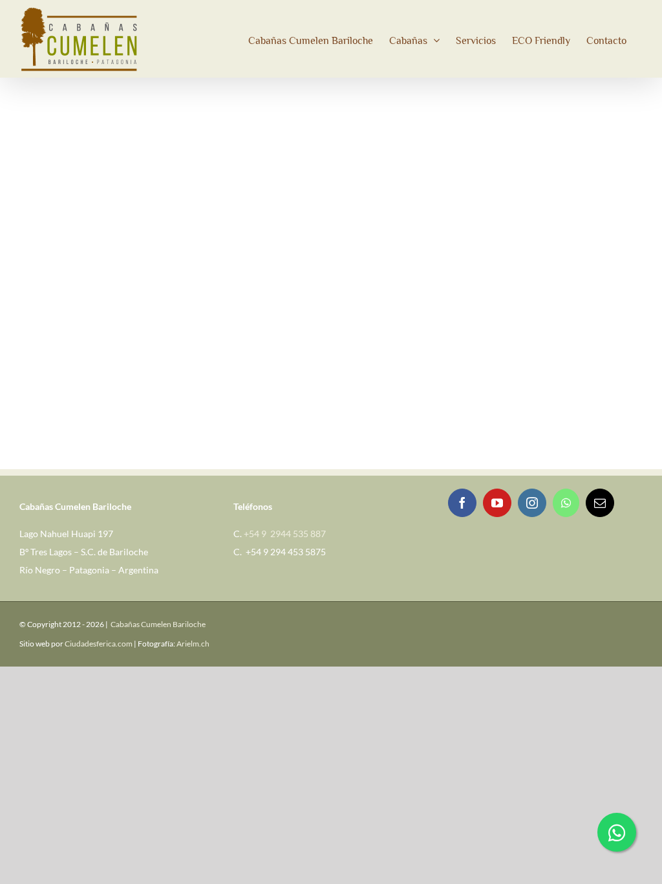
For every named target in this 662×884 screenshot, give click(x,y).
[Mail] (600, 503)
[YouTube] (497, 503)
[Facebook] (462, 503)
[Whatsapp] (566, 503)
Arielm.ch (192, 643)
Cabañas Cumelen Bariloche (158, 624)
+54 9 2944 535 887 (285, 533)
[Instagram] (532, 503)
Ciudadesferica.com (99, 643)
